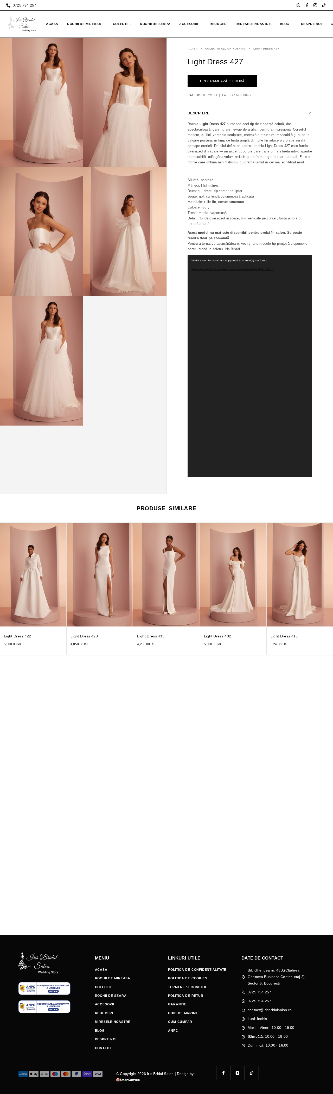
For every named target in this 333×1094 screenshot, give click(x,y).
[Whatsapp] (298, 5)
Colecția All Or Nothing (225, 48)
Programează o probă (222, 81)
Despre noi (311, 24)
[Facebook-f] (307, 5)
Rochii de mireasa (84, 24)
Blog (284, 24)
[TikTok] (252, 1073)
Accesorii (188, 24)
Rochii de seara (155, 24)
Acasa (52, 24)
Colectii (121, 24)
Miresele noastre (253, 24)
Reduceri (219, 24)
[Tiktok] (323, 5)
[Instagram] (315, 5)
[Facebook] (223, 1073)
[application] (250, 366)
